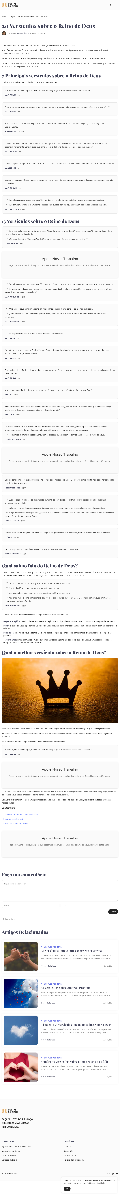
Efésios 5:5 (10, 537)
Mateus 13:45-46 (12, 322)
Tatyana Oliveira (22, 33)
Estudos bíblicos (9, 1155)
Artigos (12, 17)
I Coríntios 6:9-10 (13, 439)
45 (7, 308)
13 (7, 597)
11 (7, 588)
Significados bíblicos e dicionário (16, 1146)
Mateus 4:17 (10, 112)
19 (7, 499)
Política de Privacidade (74, 1160)
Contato (67, 1146)
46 (7, 313)
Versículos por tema (11, 1151)
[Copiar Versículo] (104, 99)
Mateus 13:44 (11, 151)
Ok (67, 1189)
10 (7, 434)
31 (7, 283)
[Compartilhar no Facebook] (91, 99)
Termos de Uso (70, 1155)
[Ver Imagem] (111, 99)
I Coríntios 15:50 (12, 488)
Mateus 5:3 (10, 338)
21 (7, 238)
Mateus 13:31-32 (12, 297)
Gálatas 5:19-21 (12, 521)
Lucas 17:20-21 (11, 244)
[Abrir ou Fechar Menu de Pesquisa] (111, 5)
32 (7, 288)
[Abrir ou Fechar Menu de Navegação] (117, 5)
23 (7, 199)
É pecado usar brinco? (13, 819)
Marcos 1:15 (10, 168)
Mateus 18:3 (10, 378)
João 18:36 (9, 415)
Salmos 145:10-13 (12, 606)
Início (4, 17)
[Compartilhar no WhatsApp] (98, 99)
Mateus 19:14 (11, 188)
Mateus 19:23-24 (12, 209)
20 (7, 230)
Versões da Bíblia (9, 1160)
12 (7, 592)
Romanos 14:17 (12, 132)
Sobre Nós (68, 1151)
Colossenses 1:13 (13, 554)
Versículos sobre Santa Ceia (15, 823)
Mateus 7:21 (10, 358)
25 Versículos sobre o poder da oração (20, 814)
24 (7, 204)
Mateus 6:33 (10, 95)
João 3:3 (8, 395)
